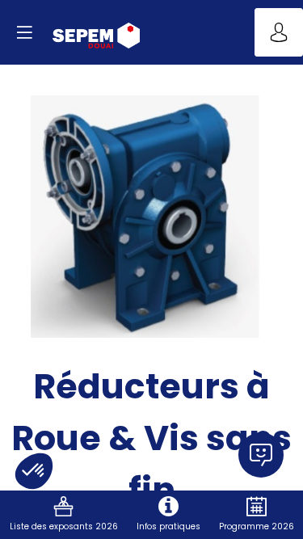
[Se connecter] (279, 32)
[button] (24, 32)
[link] (64, 515)
